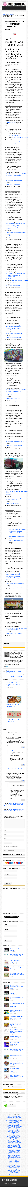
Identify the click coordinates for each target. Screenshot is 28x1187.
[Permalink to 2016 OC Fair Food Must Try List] (6, 999)
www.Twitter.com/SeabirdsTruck (14, 285)
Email (5, 834)
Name (5, 830)
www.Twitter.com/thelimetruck (13, 337)
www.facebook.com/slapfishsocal (14, 180)
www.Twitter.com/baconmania (16, 540)
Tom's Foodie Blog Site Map (9, 1183)
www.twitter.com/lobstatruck (13, 503)
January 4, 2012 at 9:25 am (18, 785)
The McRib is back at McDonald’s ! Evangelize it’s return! (16, 987)
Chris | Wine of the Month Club (15, 768)
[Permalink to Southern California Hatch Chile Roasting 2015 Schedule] (6, 975)
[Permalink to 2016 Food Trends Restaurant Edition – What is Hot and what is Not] (6, 1031)
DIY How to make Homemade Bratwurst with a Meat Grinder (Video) (17, 1005)
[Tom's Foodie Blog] (14, 4)
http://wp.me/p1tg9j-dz (14, 135)
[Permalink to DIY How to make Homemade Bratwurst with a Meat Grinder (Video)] (6, 1005)
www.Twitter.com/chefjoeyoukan (16, 141)
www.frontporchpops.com (17, 588)
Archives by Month (8, 1087)
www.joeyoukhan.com (18, 143)
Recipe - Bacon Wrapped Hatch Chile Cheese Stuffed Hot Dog (16, 1063)
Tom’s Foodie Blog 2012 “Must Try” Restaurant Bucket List (13, 675)
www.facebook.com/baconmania (16, 536)
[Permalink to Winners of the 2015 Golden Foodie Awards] (6, 1044)
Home (4, 14)
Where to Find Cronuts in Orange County (13, 705)
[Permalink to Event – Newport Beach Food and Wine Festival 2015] (6, 956)
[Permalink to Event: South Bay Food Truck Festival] (14, 714)
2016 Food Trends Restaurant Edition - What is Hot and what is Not (17, 1031)
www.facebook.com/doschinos (13, 398)
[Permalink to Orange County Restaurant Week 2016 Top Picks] (6, 1012)
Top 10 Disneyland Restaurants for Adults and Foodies (16, 1070)
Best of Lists (10, 14)
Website (5, 838)
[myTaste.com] (10, 1107)
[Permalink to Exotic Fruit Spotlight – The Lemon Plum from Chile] (6, 1018)
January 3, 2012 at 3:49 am (13, 770)
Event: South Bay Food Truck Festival (12, 720)
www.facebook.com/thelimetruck (14, 333)
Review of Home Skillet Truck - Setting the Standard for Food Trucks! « (14, 810)
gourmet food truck (11, 122)
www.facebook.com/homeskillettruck (15, 441)
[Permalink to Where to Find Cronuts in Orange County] (14, 699)
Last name (6, 934)
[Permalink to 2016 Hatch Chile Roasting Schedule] (6, 950)
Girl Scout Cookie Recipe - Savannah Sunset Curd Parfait (16, 1024)
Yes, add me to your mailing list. (11, 846)
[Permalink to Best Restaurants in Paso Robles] (6, 1057)
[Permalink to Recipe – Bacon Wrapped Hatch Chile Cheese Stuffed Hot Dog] (6, 1063)
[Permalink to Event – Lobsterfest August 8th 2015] (6, 968)
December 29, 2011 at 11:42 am (14, 734)
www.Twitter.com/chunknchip (13, 637)
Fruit (18, 266)
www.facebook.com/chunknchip (14, 633)
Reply (23, 747)
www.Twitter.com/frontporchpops (14, 586)
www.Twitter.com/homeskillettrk (14, 445)
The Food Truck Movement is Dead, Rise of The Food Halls (14, 684)
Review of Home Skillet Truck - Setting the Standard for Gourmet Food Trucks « (14, 804)
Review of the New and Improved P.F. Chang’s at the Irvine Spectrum (15, 671)
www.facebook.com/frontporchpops (15, 583)
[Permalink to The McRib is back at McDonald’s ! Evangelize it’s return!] (6, 987)
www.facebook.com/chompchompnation (16, 232)
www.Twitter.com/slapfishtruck (13, 184)
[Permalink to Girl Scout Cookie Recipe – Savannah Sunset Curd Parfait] (6, 1025)
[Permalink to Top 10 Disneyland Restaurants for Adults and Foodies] (6, 1070)
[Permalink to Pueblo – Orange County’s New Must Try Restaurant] (6, 1038)
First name (6, 929)
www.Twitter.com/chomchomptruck (14, 235)
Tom (13, 750)
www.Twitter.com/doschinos (13, 402)
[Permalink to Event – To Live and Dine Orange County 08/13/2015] (6, 962)
